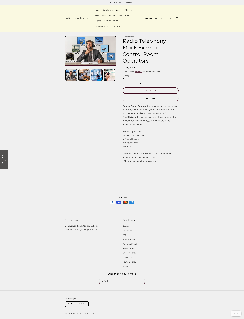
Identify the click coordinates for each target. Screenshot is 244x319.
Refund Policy (129, 248)
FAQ (125, 235)
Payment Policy (129, 262)
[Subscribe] (142, 281)
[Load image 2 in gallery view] (84, 75)
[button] (108, 10)
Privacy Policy (129, 239)
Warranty (127, 266)
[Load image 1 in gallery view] (71, 75)
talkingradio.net (76, 313)
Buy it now (151, 98)
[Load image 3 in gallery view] (97, 75)
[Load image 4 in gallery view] (109, 75)
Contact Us (127, 257)
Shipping (138, 71)
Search (126, 226)
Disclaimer (127, 230)
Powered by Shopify (88, 313)
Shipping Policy (129, 253)
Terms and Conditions (132, 244)
